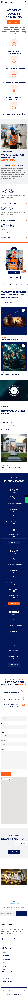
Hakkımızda (6, 955)
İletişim (4, 966)
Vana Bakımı (6, 978)
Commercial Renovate (14, 68)
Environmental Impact (14, 83)
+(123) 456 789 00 (11, 699)
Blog (4, 969)
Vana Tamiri (6, 976)
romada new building (12, 468)
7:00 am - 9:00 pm (11, 706)
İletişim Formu (16, 994)
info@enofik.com (11, 692)
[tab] (7, 165)
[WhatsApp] (26, 498)
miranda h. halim (9, 339)
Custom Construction (14, 114)
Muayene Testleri (7, 981)
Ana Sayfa (5, 952)
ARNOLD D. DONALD (10, 375)
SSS (4, 962)
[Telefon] (26, 501)
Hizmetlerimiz (6, 959)
